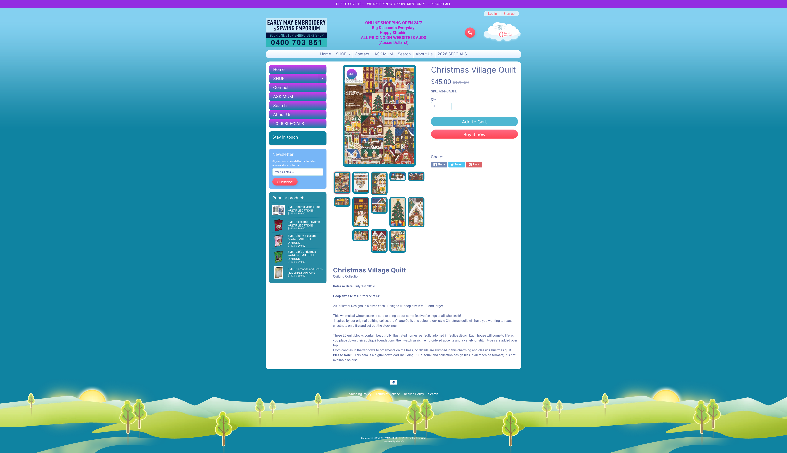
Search (404, 54)
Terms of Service (388, 394)
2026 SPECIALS (452, 54)
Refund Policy (414, 394)
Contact (362, 54)
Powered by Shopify (394, 441)
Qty (433, 99)
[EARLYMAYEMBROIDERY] (296, 32)
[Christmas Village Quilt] (342, 183)
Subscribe (285, 182)
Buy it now (474, 134)
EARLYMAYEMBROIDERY (391, 438)
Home (325, 54)
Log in (492, 13)
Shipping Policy (360, 394)
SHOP (344, 55)
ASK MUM (383, 54)
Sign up (509, 13)
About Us (424, 54)
